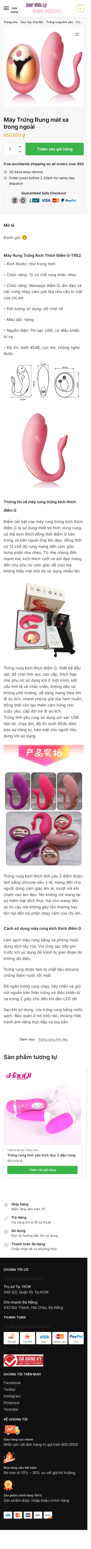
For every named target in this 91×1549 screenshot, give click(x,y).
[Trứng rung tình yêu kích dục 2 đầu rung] (42, 1106)
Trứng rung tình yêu (59, 22)
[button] (77, 34)
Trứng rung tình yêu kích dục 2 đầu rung (41, 1155)
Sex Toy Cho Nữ (32, 22)
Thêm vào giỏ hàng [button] (42, 1170)
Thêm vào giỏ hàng (55, 149)
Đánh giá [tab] (14, 237)
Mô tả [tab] (9, 225)
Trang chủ (10, 22)
